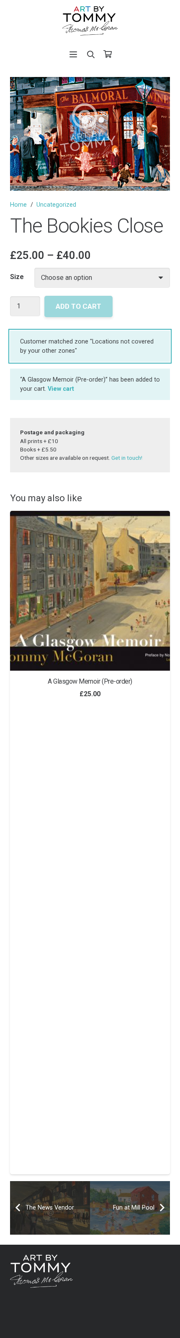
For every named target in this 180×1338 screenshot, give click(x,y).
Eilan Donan (94, 681)
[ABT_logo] (90, 21)
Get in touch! (126, 457)
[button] (73, 54)
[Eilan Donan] (94, 591)
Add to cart (78, 306)
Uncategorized (56, 204)
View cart (61, 388)
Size (17, 277)
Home (18, 204)
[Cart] (107, 54)
